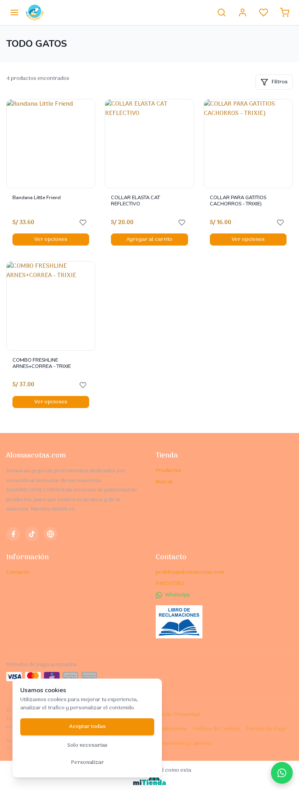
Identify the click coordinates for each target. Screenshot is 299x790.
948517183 (170, 584)
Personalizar (87, 762)
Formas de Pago (266, 729)
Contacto (17, 572)
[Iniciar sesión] (242, 12)
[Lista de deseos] (263, 12)
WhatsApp (177, 595)
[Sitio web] (51, 534)
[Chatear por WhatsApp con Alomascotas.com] (282, 773)
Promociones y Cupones (182, 743)
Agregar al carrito (149, 239)
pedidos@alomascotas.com (190, 572)
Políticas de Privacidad (171, 714)
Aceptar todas (87, 726)
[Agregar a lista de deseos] (83, 222)
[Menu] (14, 12)
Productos (168, 471)
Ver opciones (50, 239)
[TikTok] (32, 534)
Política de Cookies (216, 729)
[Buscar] (221, 12)
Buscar (164, 482)
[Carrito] (284, 12)
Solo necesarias (87, 745)
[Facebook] (13, 534)
